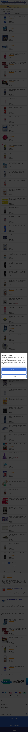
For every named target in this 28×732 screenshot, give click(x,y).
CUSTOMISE (13, 372)
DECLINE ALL (14, 376)
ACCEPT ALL (14, 369)
